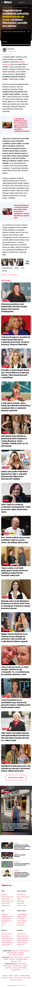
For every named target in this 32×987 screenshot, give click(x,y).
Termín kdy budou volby (7, 901)
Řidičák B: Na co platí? (22, 940)
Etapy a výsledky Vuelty (23, 896)
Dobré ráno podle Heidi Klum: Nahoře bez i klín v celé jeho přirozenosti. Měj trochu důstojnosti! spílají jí (14, 475)
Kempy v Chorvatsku (6, 934)
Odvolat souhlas (26, 977)
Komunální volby (5, 905)
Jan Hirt (19, 899)
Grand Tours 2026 (21, 905)
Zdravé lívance (20, 918)
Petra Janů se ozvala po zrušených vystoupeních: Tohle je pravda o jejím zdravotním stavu (16, 508)
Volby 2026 (4, 894)
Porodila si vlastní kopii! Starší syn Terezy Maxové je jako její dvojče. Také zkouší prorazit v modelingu (15, 374)
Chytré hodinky (22, 967)
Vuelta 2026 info (21, 894)
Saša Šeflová (11, 49)
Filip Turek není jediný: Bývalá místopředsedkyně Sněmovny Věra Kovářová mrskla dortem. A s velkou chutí (15, 736)
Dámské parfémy (17, 965)
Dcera (22, 268)
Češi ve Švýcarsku (6, 940)
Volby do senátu (5, 903)
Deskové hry (8, 967)
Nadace (17, 268)
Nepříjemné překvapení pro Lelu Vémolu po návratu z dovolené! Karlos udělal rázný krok (16, 768)
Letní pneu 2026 (21, 934)
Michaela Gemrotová (7, 268)
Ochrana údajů (17, 977)
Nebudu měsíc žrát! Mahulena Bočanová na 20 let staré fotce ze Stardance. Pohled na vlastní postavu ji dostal (15, 605)
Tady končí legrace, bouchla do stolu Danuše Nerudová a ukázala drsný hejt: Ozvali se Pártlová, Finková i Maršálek (15, 341)
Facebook (5, 975)
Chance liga (4, 914)
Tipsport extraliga (6, 918)
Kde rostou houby (11, 952)
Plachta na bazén (18, 957)
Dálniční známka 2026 (22, 936)
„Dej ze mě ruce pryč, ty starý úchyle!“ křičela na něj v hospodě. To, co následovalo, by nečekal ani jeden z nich (15, 670)
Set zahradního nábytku (22, 959)
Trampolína (26, 957)
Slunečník (6, 959)
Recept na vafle (21, 922)
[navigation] (2, 2)
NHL (2, 925)
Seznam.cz (22, 2)
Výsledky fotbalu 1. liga (7, 916)
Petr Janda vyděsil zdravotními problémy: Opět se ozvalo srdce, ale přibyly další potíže (15, 539)
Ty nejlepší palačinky (22, 914)
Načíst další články (16, 777)
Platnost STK (20, 944)
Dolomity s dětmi (5, 944)
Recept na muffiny (21, 916)
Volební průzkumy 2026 (7, 896)
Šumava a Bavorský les (7, 938)
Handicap (4, 270)
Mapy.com (15, 950)
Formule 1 (3, 922)
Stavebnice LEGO (7, 965)
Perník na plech (20, 925)
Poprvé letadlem (5, 936)
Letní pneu (25, 965)
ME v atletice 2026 (6, 920)
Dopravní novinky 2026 (23, 938)
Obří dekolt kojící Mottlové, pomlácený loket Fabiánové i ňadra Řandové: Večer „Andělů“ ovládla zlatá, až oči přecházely (14, 441)
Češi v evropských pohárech (16, 954)
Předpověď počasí (23, 950)
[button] (29, 31)
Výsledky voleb (5, 899)
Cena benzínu (20, 952)
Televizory (15, 967)
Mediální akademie (25, 975)
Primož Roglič (20, 903)
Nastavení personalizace (16, 979)
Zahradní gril (13, 961)
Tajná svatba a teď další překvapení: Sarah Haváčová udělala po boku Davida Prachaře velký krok (14, 571)
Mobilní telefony (22, 963)
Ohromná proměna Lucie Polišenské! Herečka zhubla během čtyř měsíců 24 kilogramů (14, 308)
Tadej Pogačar (20, 901)
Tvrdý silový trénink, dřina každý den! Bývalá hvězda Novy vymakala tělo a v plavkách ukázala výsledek (16, 407)
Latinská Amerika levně (7, 942)
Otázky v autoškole (22, 942)
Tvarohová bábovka (22, 920)
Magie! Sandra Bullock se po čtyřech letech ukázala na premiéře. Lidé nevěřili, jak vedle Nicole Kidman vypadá (14, 637)
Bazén (11, 957)
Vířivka (19, 961)
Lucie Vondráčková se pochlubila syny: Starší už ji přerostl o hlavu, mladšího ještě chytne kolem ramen (15, 703)
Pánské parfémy (16, 969)
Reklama (11, 975)
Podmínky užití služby (6, 977)
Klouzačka (12, 959)
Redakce (17, 975)
